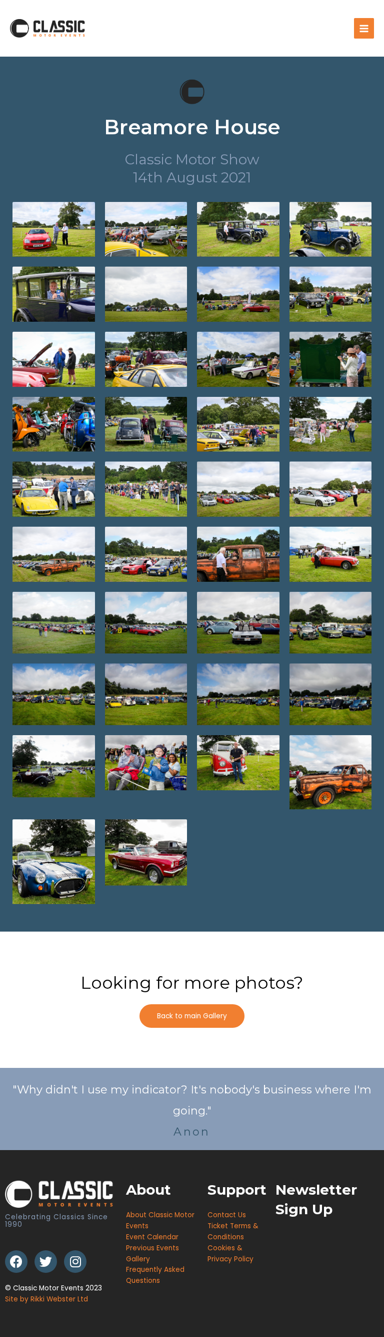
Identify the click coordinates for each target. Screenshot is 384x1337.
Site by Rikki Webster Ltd (46, 1299)
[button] (192, 1016)
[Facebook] (16, 1261)
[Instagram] (75, 1261)
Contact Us (227, 1215)
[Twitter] (45, 1261)
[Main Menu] (364, 28)
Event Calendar (152, 1237)
